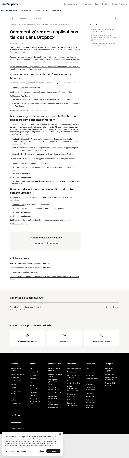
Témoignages (90, 375)
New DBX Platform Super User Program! (25, 307)
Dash (31, 382)
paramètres (14, 200)
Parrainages (90, 393)
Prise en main (56, 10)
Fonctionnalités (16, 381)
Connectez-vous (18, 88)
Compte (37, 10)
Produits (45, 10)
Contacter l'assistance (119, 4)
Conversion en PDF (54, 407)
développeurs (90, 384)
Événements (90, 372)
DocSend (33, 385)
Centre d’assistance (74, 368)
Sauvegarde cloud (54, 393)
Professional (34, 372)
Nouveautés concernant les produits (35, 401)
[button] (12, 18)
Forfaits (32, 395)
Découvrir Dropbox (101, 4)
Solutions (14, 384)
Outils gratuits (16, 403)
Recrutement (109, 374)
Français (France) (16, 428)
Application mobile (17, 374)
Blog (87, 368)
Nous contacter (72, 372)
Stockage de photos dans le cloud (53, 382)
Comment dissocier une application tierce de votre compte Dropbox (103, 45)
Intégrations (15, 377)
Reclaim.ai (33, 392)
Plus (31, 368)
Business (33, 375)
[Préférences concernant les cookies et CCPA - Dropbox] (32, 444)
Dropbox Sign (34, 389)
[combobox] (64, 18)
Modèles (14, 400)
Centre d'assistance (71, 4)
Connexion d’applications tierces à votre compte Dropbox (102, 30)
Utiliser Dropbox (25, 10)
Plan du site (71, 400)
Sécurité (14, 387)
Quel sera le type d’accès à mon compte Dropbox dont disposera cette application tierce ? (103, 37)
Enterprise (33, 379)
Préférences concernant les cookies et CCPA (73, 389)
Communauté (86, 4)
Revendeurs (90, 396)
